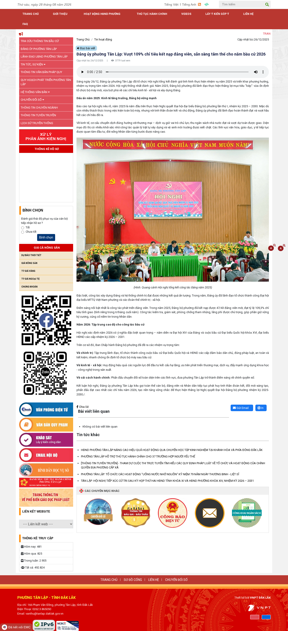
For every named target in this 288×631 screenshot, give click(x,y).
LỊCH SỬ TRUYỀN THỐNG (37, 123)
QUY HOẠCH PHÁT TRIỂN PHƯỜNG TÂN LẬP (46, 82)
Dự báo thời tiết (31, 255)
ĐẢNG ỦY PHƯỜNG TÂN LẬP (39, 49)
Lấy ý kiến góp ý (217, 14)
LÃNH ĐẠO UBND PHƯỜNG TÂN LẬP (44, 56)
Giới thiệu (60, 14)
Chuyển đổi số (176, 580)
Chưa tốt (31, 231)
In (262, 408)
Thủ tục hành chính (152, 14)
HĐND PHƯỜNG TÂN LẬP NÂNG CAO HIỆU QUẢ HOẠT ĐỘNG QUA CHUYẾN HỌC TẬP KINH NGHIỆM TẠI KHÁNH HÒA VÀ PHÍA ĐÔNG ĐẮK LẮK (172, 450)
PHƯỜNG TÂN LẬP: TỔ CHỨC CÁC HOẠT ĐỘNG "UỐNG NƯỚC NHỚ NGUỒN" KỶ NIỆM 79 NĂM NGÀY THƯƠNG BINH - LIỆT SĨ (160, 474)
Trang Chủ (83, 39)
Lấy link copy (83, 402)
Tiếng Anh (189, 4)
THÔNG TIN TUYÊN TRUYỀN (38, 115)
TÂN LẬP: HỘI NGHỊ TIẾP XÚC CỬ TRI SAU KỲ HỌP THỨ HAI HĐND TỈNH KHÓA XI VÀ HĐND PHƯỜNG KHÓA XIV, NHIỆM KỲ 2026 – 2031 (167, 480)
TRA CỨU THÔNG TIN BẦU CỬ (40, 41)
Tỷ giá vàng (28, 271)
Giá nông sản (29, 263)
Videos (186, 14)
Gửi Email (242, 408)
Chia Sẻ (83, 406)
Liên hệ (248, 14)
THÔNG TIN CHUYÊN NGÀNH (39, 107)
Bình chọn (46, 237)
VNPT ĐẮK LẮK (260, 597)
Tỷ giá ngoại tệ (30, 279)
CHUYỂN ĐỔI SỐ (31, 99)
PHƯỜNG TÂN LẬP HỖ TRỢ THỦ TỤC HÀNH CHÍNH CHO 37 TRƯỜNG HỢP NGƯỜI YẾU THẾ (138, 456)
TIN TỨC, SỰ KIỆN (32, 64)
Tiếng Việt (171, 4)
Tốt (28, 227)
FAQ (25, 24)
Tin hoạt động (103, 39)
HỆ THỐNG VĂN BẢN (34, 92)
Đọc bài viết (87, 48)
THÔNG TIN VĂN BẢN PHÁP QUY (41, 72)
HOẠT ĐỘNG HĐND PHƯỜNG (102, 14)
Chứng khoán (29, 286)
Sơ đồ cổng (133, 580)
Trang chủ (30, 14)
